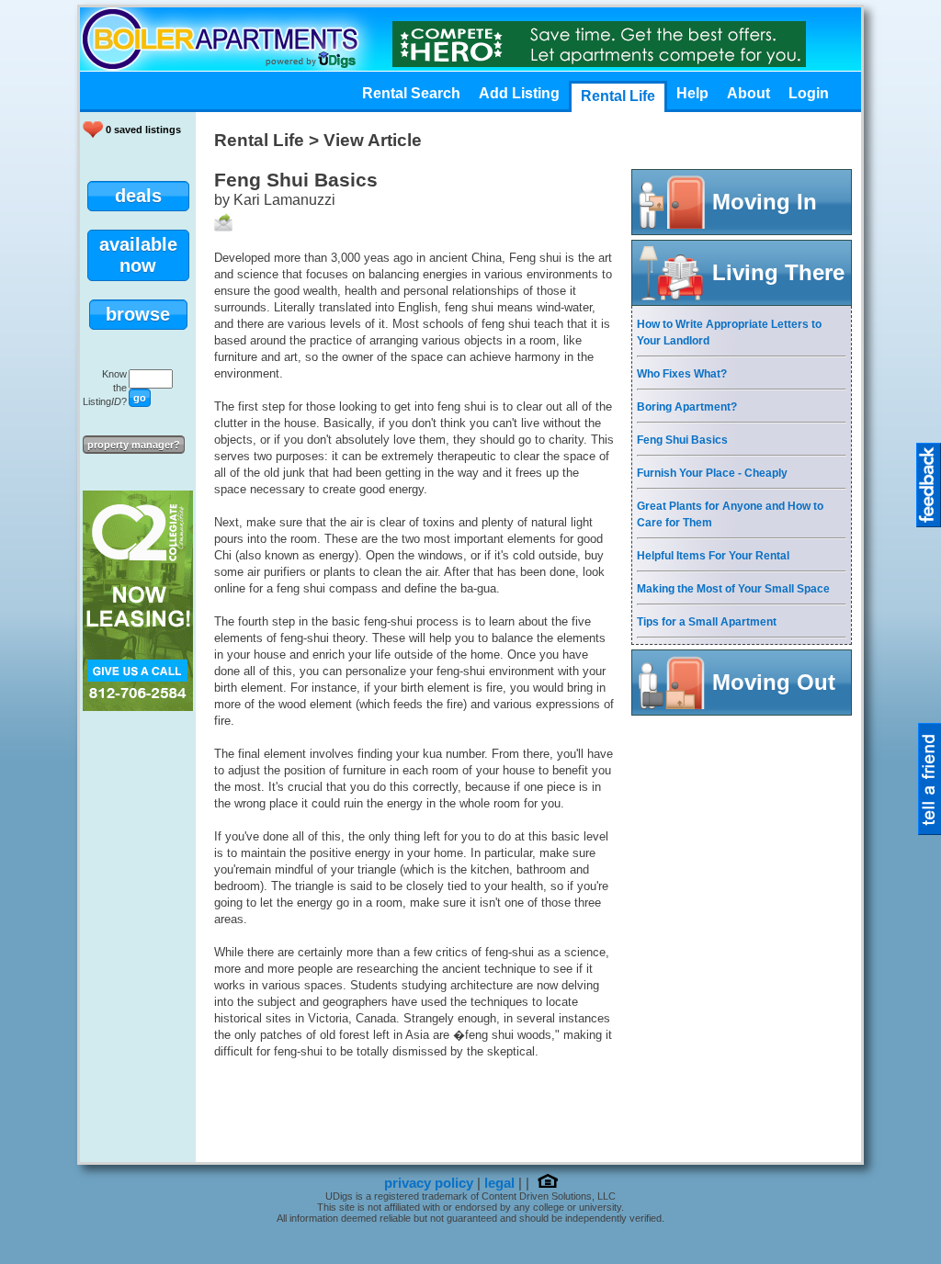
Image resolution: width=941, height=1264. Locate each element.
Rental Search (411, 93)
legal (499, 1183)
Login (808, 93)
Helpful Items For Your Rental (713, 555)
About (748, 93)
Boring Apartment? (687, 407)
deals (138, 196)
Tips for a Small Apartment (707, 621)
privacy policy (428, 1183)
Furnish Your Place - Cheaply (712, 473)
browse (138, 314)
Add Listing (519, 93)
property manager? (133, 444)
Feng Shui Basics (682, 440)
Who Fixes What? (682, 373)
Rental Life (618, 96)
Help (692, 93)
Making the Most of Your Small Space (733, 588)
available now (138, 255)
